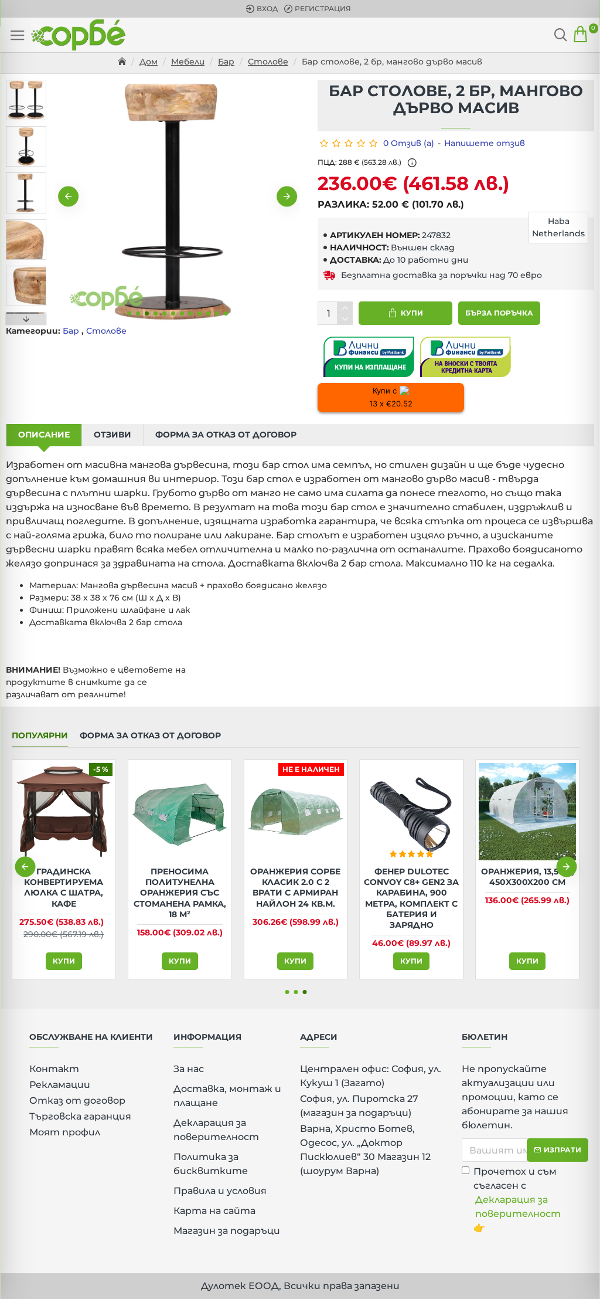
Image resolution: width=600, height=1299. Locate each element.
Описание (44, 434)
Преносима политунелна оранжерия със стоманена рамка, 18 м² (180, 893)
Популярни (40, 736)
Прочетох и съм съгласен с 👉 (517, 1199)
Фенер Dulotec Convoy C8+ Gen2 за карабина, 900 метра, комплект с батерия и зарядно (411, 898)
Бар (226, 61)
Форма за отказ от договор (225, 434)
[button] (68, 196)
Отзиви (112, 434)
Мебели (187, 61)
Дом (148, 61)
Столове (268, 61)
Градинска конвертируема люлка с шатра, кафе (63, 887)
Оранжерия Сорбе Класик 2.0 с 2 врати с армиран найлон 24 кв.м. (295, 887)
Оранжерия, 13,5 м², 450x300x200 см (527, 876)
